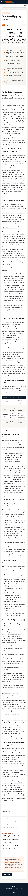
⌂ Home (9, 1)
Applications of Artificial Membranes (13, 75)
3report (3, 2)
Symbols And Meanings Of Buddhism (11, 845)
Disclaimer (18, 890)
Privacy (23, 890)
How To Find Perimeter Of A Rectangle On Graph (12, 852)
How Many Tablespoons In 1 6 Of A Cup (11, 824)
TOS (14, 892)
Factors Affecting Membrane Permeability (15, 72)
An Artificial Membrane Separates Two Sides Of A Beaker (13, 861)
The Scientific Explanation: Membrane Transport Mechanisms (14, 69)
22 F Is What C (6, 815)
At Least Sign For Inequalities (9, 848)
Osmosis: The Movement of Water (13, 60)
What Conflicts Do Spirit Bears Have (11, 839)
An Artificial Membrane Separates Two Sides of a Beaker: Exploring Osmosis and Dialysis (15, 52)
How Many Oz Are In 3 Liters (9, 818)
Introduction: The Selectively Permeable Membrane (14, 57)
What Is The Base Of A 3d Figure (10, 827)
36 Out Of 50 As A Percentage (10, 821)
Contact (12, 890)
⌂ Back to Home (6, 874)
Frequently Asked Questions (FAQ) (13, 78)
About (8, 890)
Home (4, 890)
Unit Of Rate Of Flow (8, 842)
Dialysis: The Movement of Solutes (13, 63)
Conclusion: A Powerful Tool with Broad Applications (14, 81)
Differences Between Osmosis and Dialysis (15, 65)
